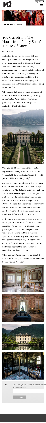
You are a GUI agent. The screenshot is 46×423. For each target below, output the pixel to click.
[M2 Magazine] (9, 6)
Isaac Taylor (7, 51)
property (8, 25)
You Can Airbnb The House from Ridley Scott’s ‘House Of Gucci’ (22, 41)
